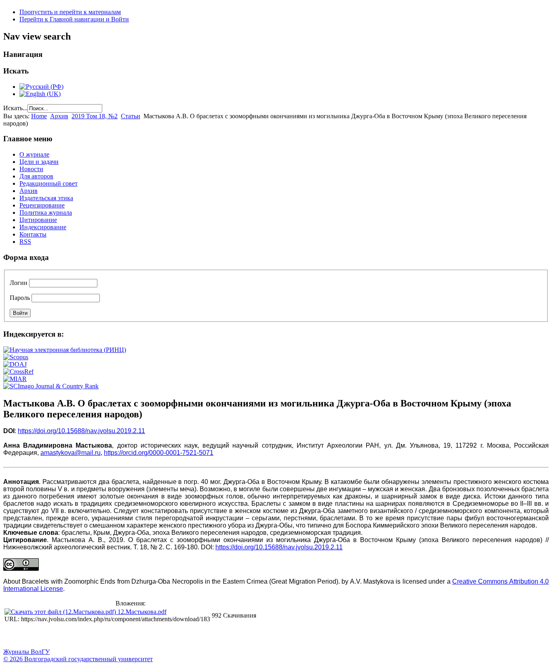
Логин (18, 282)
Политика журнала (45, 212)
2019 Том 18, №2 (95, 116)
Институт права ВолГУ (215, 636)
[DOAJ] (15, 364)
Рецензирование (42, 205)
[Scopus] (15, 357)
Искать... (15, 108)
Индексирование (42, 227)
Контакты (32, 234)
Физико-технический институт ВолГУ (94, 636)
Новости (31, 168)
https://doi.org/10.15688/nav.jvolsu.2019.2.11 (81, 430)
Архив (59, 116)
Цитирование (38, 219)
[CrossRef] (18, 371)
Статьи (130, 116)
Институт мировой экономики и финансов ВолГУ (175, 636)
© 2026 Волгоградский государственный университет (78, 659)
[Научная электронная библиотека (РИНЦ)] (64, 349)
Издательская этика (46, 198)
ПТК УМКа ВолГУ (54, 636)
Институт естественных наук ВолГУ (134, 636)
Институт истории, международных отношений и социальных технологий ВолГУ (235, 636)
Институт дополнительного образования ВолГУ (256, 636)
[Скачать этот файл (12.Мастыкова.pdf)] (61, 611)
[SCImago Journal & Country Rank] (51, 386)
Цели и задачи (39, 161)
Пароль (20, 297)
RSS (25, 241)
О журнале (34, 154)
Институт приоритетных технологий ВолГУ (114, 636)
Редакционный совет (48, 183)
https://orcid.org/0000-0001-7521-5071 (158, 452)
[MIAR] (15, 378)
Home (39, 116)
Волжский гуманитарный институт (33, 636)
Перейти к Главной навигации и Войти (74, 19)
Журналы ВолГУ (26, 651)
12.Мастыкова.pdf (142, 611)
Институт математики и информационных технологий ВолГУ (74, 636)
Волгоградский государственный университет (13, 636)
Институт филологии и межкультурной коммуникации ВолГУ (195, 636)
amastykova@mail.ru (70, 452)
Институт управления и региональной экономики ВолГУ (155, 636)
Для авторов (36, 176)
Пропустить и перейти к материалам (70, 11)
